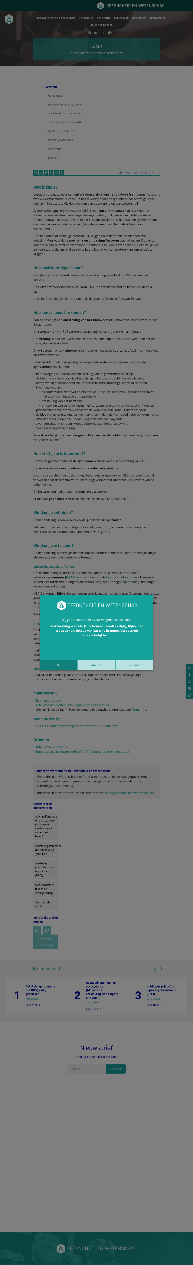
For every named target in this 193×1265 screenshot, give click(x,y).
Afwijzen (96, 665)
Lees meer (134, 665)
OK (59, 665)
